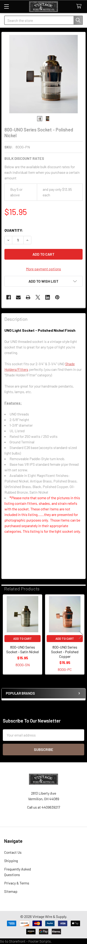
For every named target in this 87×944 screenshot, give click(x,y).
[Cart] (80, 6)
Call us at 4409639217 (43, 807)
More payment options (43, 269)
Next (81, 635)
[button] (43, 281)
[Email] (18, 297)
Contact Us (13, 852)
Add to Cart (22, 638)
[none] (43, 74)
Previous (6, 635)
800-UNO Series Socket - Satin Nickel (22, 649)
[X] (38, 297)
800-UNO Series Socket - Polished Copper (64, 652)
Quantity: (13, 230)
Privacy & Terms (16, 883)
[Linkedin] (47, 297)
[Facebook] (8, 297)
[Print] (28, 297)
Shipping (11, 860)
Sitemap (10, 891)
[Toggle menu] (6, 6)
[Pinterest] (57, 297)
